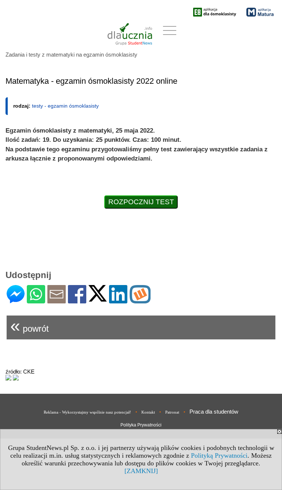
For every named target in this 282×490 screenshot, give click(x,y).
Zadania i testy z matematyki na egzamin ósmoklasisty (71, 54)
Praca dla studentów (213, 411)
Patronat (172, 412)
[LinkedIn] (118, 300)
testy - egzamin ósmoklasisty (65, 106)
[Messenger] (16, 300)
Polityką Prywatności (219, 455)
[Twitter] (97, 298)
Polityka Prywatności (141, 425)
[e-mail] (56, 300)
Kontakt (148, 412)
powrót (29, 325)
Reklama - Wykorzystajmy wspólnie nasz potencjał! (87, 412)
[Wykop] (140, 300)
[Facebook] (77, 300)
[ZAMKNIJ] (141, 471)
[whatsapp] (36, 300)
